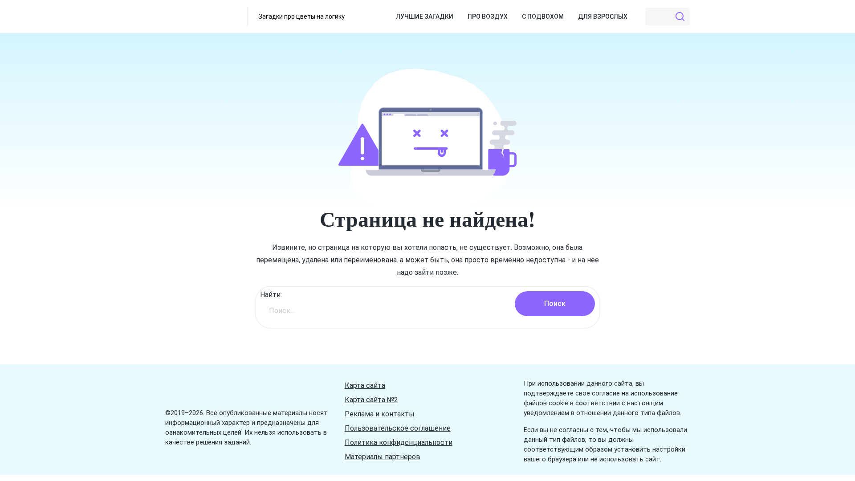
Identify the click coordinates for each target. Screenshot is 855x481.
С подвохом (543, 16)
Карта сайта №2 (371, 399)
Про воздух (488, 16)
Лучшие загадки (424, 16)
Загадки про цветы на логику (301, 16)
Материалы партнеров (382, 456)
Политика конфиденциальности (398, 442)
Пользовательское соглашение (398, 428)
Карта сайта (365, 385)
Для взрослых (602, 16)
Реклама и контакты (380, 414)
